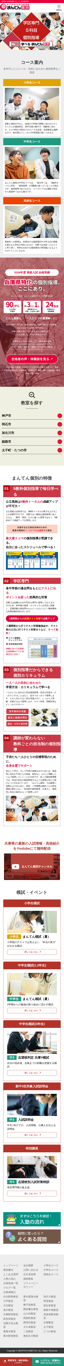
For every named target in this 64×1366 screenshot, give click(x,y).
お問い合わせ (30, 1270)
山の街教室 (29, 1313)
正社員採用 (29, 1274)
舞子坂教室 (29, 1304)
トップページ (10, 1265)
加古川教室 (49, 1296)
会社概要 (28, 1265)
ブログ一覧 (9, 1287)
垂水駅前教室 (10, 1336)
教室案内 (8, 1270)
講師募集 (28, 1278)
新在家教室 (49, 1305)
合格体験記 (9, 1292)
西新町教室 (29, 1318)
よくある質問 (10, 1274)
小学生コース (50, 1265)
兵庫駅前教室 (10, 1314)
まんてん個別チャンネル (37, 866)
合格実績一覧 (10, 1283)
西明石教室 (29, 1322)
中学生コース (50, 1270)
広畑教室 (48, 1322)
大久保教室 (29, 1327)
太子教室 (48, 1327)
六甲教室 (8, 1301)
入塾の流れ (9, 1278)
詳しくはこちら (31, 952)
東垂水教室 (9, 1331)
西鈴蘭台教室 (30, 1309)
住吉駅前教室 (10, 1296)
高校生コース (50, 1274)
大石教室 (8, 1305)
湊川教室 (8, 1310)
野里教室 (48, 1301)
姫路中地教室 (50, 1310)
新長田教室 (9, 1319)
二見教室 (28, 1331)
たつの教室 (49, 1331)
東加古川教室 (30, 1336)
